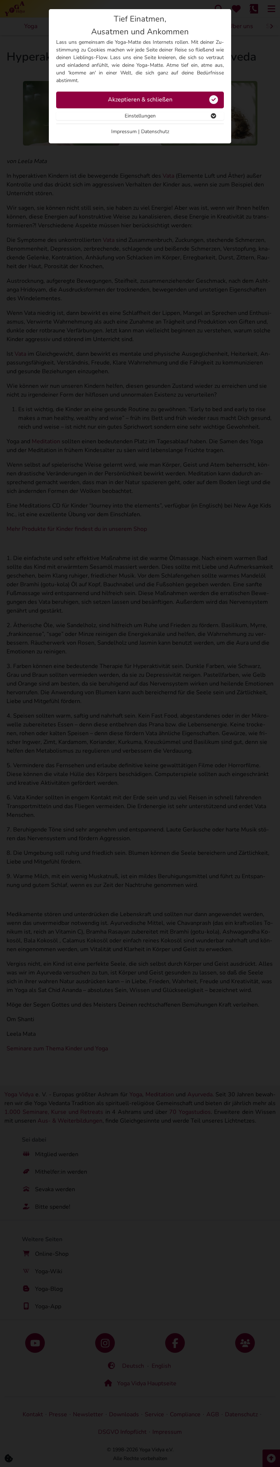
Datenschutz (155, 131)
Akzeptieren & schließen (140, 100)
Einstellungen (140, 115)
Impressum (124, 131)
